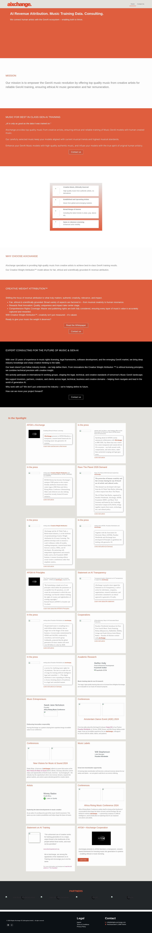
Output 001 (109, 727)
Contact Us (140, 4)
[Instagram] (11, 925)
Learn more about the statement (104, 601)
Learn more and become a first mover (55, 446)
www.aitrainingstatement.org (51, 849)
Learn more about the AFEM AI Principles (56, 608)
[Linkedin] (8, 925)
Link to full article (99, 457)
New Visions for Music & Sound (37, 770)
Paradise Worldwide (84, 729)
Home (133, 4)
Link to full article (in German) (103, 546)
